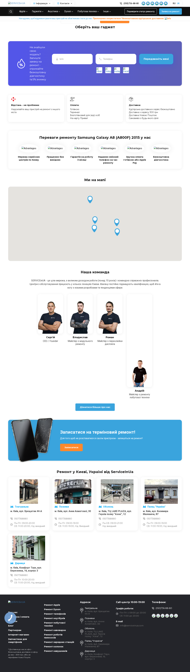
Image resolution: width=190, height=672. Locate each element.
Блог (11, 625)
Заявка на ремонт (170, 11)
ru (174, 3)
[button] (95, 220)
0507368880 (21, 518)
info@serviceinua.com (132, 625)
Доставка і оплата (18, 616)
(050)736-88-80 (131, 3)
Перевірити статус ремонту (141, 11)
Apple (22, 11)
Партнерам (14, 630)
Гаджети (36, 11)
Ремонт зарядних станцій (59, 642)
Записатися (71, 447)
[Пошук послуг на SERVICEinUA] (10, 11)
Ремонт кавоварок (55, 630)
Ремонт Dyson (52, 609)
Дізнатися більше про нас (95, 407)
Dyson (67, 11)
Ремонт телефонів (55, 614)
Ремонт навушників (55, 651)
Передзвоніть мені (156, 59)
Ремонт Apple (52, 605)
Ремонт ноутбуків (54, 618)
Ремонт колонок (53, 646)
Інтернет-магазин (18, 634)
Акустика (53, 11)
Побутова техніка (87, 11)
